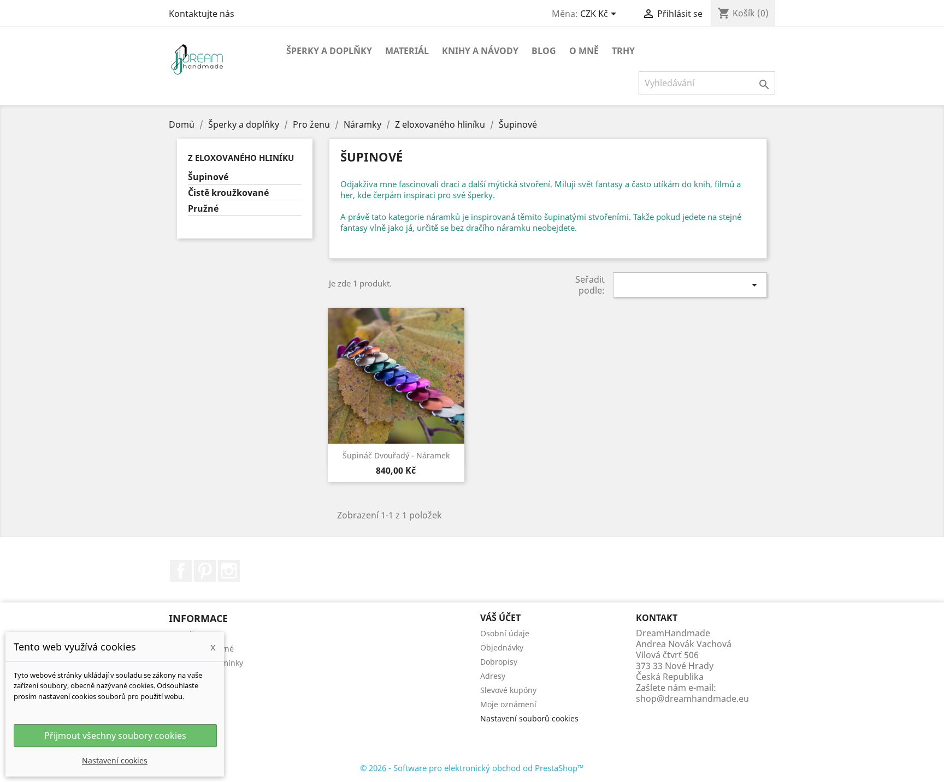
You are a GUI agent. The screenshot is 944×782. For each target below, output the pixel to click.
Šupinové (208, 177)
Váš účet (500, 618)
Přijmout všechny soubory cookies (115, 736)
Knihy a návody (480, 51)
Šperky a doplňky (329, 51)
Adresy (492, 676)
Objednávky (501, 647)
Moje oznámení (508, 704)
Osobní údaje (504, 633)
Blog (544, 51)
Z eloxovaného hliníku (241, 157)
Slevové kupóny (508, 690)
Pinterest (205, 571)
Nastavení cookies (115, 760)
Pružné (203, 208)
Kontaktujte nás (201, 14)
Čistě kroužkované (228, 193)
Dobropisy (498, 661)
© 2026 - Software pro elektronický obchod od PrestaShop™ (472, 767)
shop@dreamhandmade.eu (692, 699)
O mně (584, 51)
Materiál (407, 51)
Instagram (229, 571)
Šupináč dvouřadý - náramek (396, 455)
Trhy (623, 51)
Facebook (181, 571)
